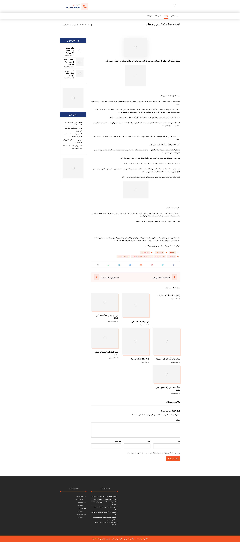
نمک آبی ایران (174, 298)
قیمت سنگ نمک (148, 256)
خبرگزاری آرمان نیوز (105, 539)
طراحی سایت (144, 539)
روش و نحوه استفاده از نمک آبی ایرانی (73, 129)
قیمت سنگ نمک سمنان (123, 256)
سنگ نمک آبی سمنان (160, 256)
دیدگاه (177, 420)
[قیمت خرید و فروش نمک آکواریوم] (80, 73)
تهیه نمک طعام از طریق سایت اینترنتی (69, 62)
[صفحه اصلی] (91, 25)
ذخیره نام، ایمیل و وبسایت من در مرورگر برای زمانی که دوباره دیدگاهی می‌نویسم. (152, 453)
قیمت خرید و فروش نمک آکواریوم (69, 73)
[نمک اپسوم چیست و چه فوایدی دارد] (80, 51)
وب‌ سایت (118, 441)
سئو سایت (135, 539)
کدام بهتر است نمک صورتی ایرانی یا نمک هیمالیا (73, 135)
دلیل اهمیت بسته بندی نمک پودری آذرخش (105, 523)
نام (179, 441)
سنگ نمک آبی (145, 252)
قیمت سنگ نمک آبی (137, 256)
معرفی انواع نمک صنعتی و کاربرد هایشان (73, 123)
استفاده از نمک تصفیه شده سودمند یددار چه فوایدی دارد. (104, 518)
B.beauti (172, 252)
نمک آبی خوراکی (112, 321)
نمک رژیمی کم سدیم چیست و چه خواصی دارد (72, 146)
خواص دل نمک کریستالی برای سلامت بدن (72, 141)
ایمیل (148, 441)
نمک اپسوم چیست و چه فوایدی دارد (70, 50)
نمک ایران (155, 238)
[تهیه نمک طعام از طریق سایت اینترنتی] (80, 62)
